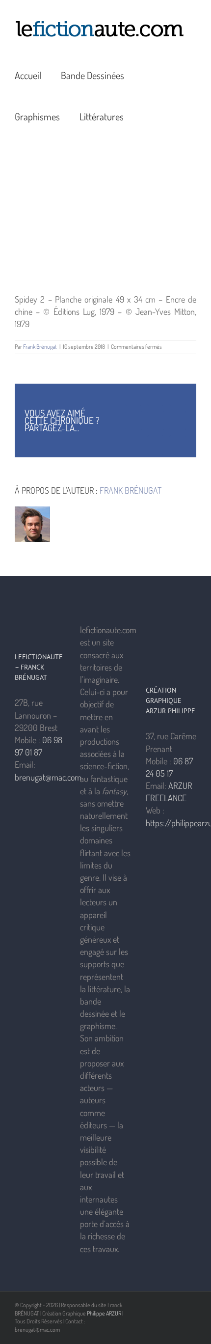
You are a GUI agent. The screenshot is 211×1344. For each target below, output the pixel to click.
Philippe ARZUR (104, 1313)
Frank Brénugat (40, 346)
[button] (147, 115)
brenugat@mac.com (48, 777)
